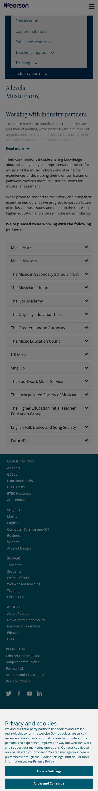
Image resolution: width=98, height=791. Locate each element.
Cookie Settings (49, 771)
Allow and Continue (49, 783)
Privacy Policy (43, 761)
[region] (49, 750)
